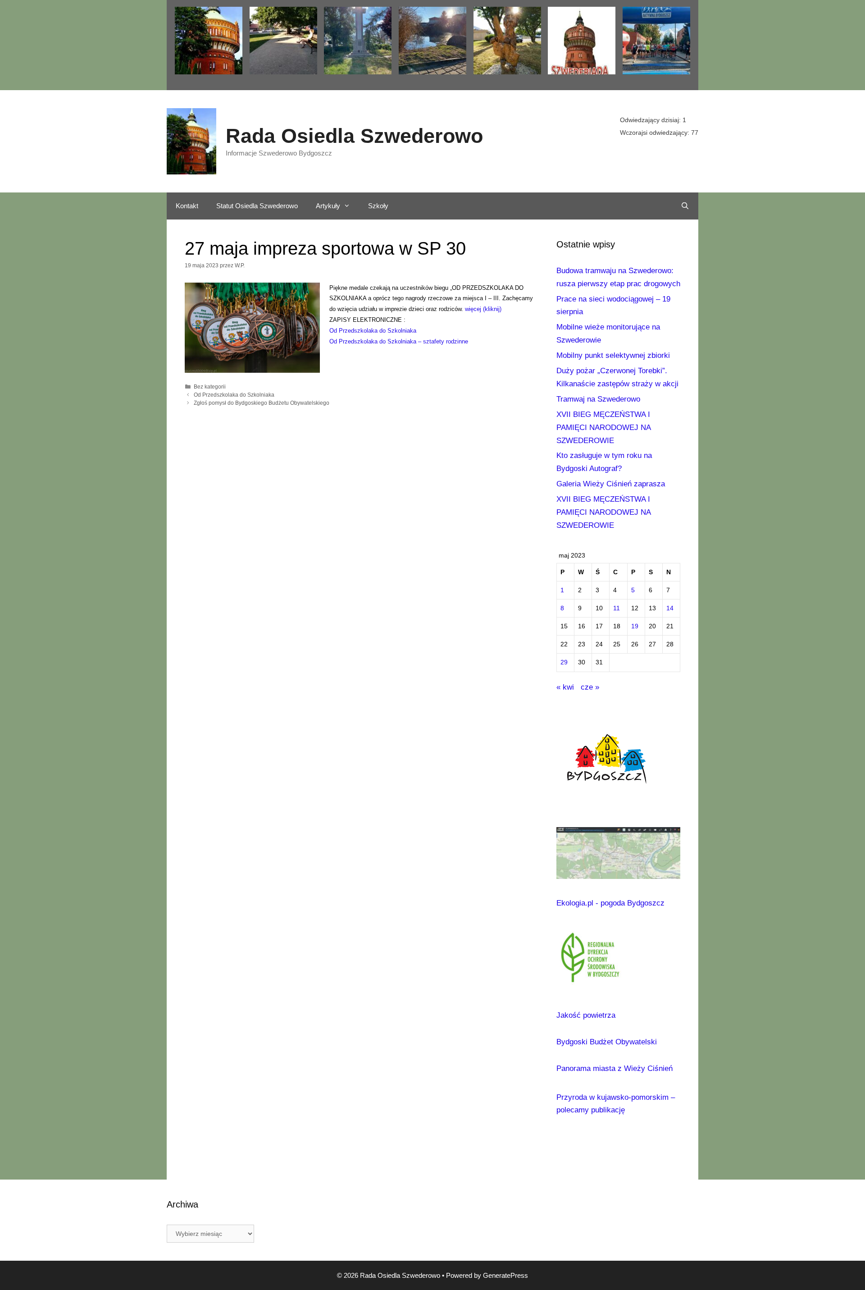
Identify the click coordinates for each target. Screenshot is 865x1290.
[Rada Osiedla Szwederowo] (191, 140)
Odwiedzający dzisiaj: (651, 120)
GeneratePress (505, 1275)
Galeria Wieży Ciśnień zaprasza (610, 484)
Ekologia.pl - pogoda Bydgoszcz (610, 903)
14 (670, 608)
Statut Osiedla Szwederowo (257, 206)
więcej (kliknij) (483, 309)
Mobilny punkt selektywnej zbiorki (613, 355)
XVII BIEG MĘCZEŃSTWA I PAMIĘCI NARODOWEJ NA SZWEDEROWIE (603, 427)
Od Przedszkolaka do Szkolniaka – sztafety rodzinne (398, 341)
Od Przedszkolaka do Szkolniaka (372, 330)
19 (634, 626)
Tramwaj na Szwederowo (598, 399)
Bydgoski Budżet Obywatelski (606, 1042)
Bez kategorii (210, 387)
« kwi (565, 687)
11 (616, 608)
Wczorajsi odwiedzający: (655, 132)
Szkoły (378, 206)
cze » (590, 687)
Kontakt (187, 206)
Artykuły (328, 206)
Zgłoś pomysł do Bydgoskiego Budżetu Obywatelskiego (261, 403)
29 (564, 662)
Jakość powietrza (585, 1015)
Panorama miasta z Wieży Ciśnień (614, 1068)
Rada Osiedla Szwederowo (354, 135)
